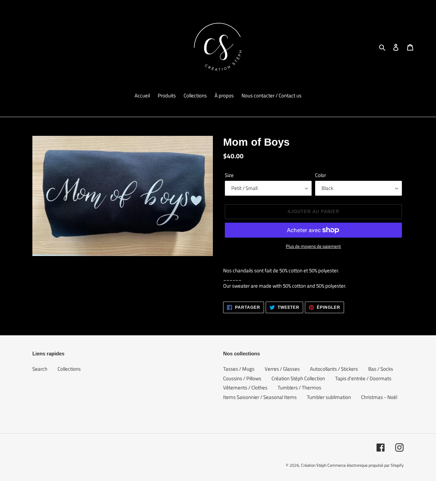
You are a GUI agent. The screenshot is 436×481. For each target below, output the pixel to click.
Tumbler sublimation (329, 397)
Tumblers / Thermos (299, 387)
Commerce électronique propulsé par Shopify (365, 465)
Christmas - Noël (379, 397)
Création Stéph (313, 465)
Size (229, 175)
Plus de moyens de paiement (313, 246)
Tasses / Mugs (238, 369)
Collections (69, 369)
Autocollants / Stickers (334, 369)
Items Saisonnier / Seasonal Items (260, 397)
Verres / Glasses (282, 369)
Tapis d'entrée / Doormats (363, 378)
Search (39, 369)
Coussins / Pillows (242, 378)
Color (320, 175)
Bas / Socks (380, 369)
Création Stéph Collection (298, 378)
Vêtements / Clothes (245, 387)
